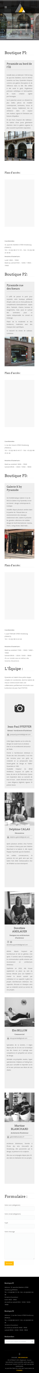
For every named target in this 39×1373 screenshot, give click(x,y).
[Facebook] (8, 942)
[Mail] (8, 734)
